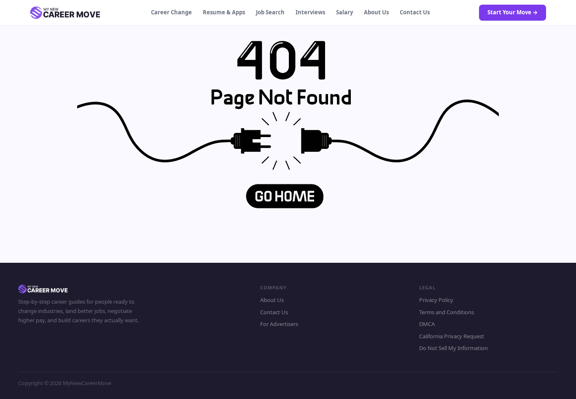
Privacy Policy (436, 300)
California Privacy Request (451, 336)
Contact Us (415, 12)
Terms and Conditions (446, 312)
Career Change (171, 12)
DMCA (427, 324)
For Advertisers (279, 324)
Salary (344, 12)
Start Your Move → (512, 12)
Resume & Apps (224, 12)
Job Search (270, 12)
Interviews (310, 12)
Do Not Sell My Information (453, 348)
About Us (376, 12)
